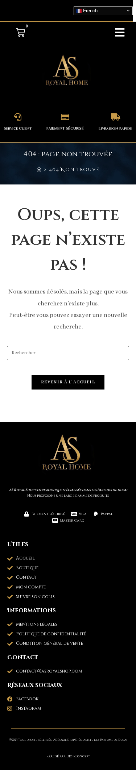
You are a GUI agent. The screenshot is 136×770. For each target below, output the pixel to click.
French (90, 10)
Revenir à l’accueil (68, 382)
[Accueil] (39, 169)
